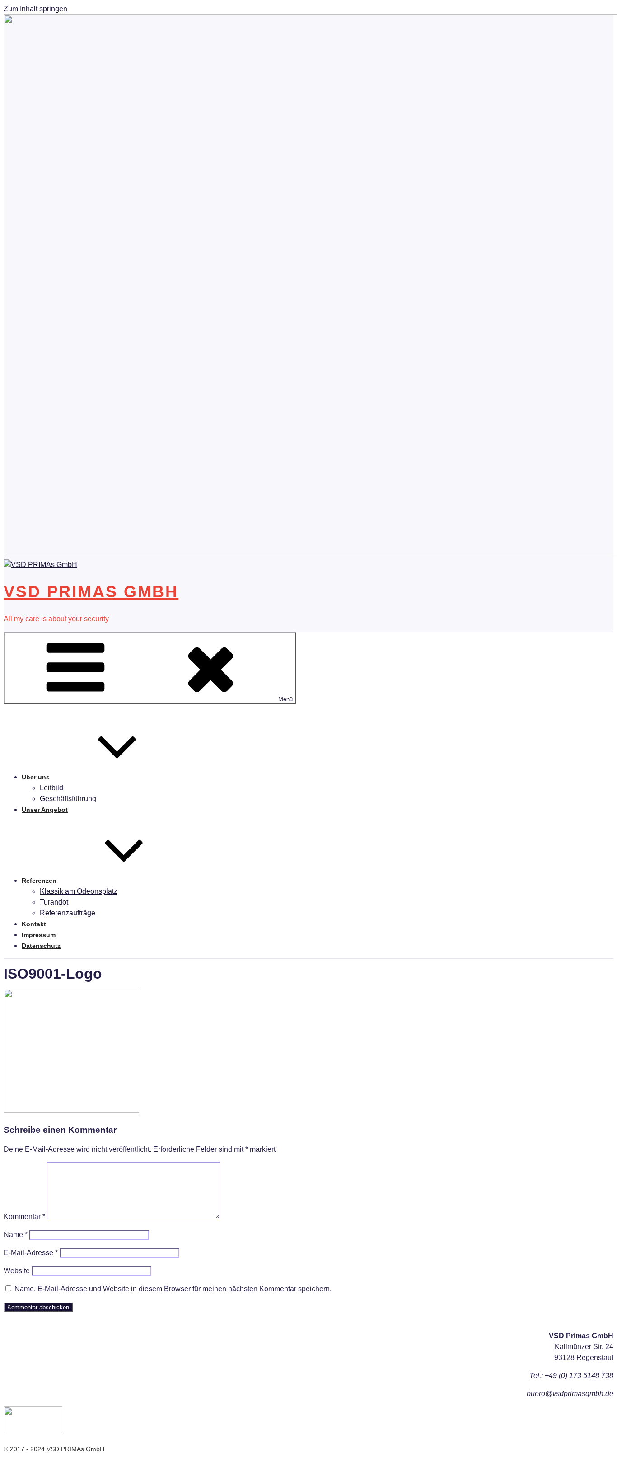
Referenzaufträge (67, 913)
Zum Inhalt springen (35, 9)
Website (17, 1271)
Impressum (39, 934)
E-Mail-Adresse (31, 1252)
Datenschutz (41, 945)
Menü (285, 699)
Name (16, 1234)
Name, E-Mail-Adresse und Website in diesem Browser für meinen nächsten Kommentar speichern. (173, 1289)
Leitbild (51, 788)
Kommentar (24, 1216)
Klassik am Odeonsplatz (78, 891)
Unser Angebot (45, 809)
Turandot (54, 902)
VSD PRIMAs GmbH (91, 591)
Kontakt (34, 924)
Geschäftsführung (68, 798)
